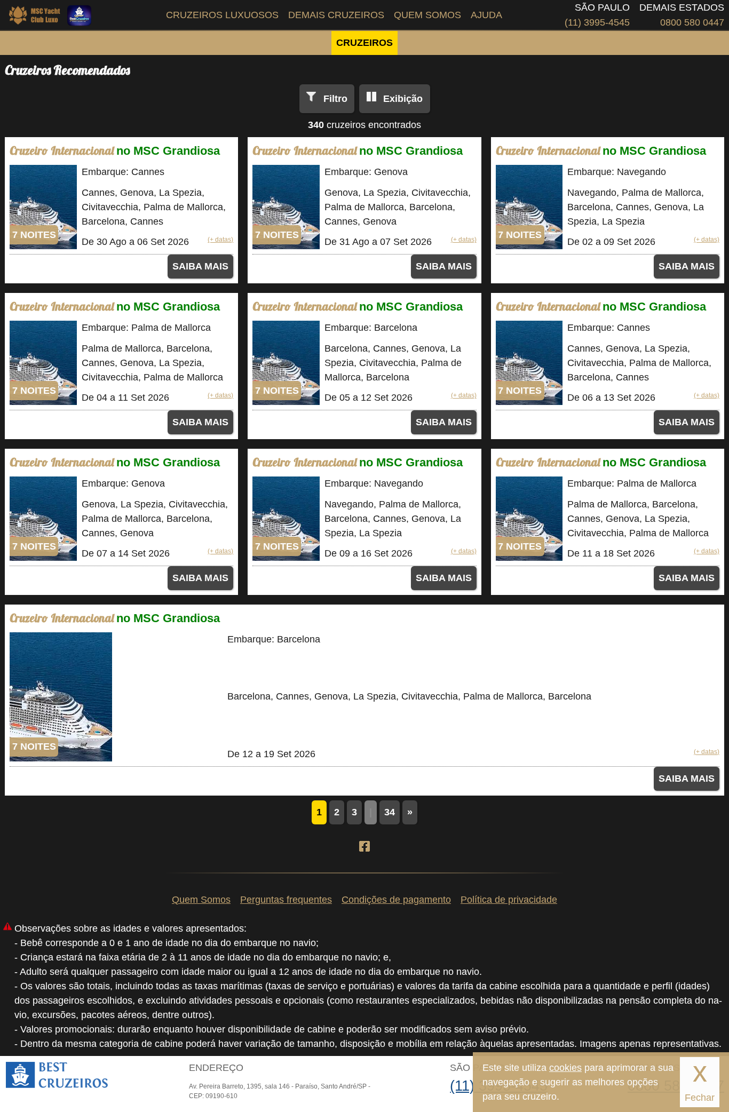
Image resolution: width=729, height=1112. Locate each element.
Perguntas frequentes (286, 899)
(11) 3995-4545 (597, 22)
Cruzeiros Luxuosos (222, 15)
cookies (565, 1067)
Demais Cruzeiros (336, 15)
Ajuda (486, 15)
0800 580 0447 (692, 22)
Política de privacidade (509, 899)
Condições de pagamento (396, 899)
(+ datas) (220, 239)
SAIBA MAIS (200, 266)
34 (389, 812)
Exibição (403, 98)
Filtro (335, 98)
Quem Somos (427, 15)
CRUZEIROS (364, 42)
